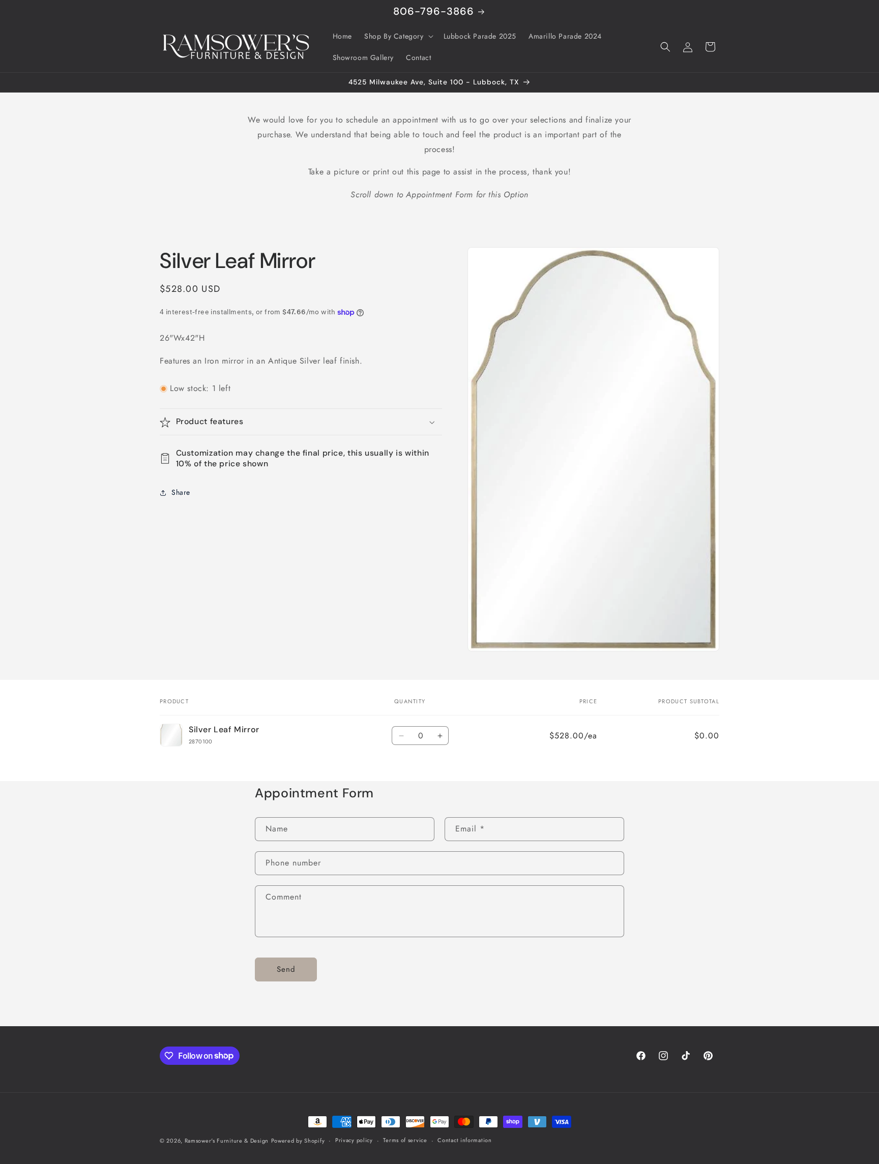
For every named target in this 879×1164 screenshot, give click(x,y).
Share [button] (180, 493)
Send (286, 969)
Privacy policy (354, 1140)
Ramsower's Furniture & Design (227, 1141)
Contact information (464, 1140)
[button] (397, 36)
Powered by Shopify (298, 1141)
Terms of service (405, 1140)
